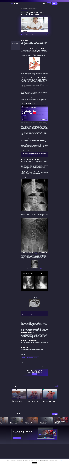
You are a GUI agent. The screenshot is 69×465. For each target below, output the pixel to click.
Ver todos (55, 386)
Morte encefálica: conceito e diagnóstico (27, 358)
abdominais (31, 84)
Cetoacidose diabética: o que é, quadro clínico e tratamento (30, 356)
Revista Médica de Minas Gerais (38, 268)
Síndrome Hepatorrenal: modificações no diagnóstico (29, 357)
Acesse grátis (55, 414)
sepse (28, 101)
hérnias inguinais (26, 84)
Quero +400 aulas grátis (17, 437)
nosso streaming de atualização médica (32, 154)
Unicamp (36, 253)
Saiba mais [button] (60, 460)
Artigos (21, 8)
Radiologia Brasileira (35, 308)
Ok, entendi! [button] (34, 462)
